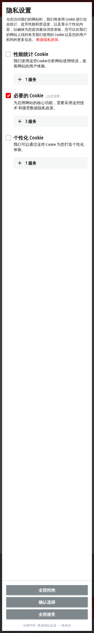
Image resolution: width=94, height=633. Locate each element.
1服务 (31, 79)
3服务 (31, 121)
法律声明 (29, 625)
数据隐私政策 (47, 625)
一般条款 (64, 625)
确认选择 (47, 602)
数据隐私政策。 (49, 39)
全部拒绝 (47, 590)
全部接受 (47, 614)
